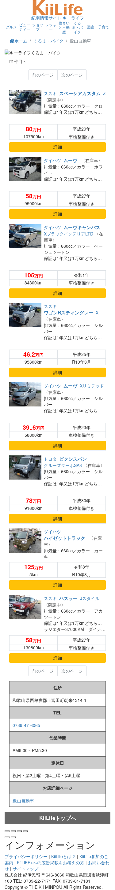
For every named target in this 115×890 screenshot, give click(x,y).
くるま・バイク (48, 41)
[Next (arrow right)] (13, 837)
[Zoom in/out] (25, 831)
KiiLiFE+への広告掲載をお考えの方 (50, 862)
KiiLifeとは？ (63, 856)
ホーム (20, 41)
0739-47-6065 (26, 725)
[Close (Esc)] (7, 831)
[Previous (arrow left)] (7, 837)
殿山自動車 (23, 800)
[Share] (13, 831)
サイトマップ (25, 869)
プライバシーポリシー (26, 856)
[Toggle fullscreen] (19, 831)
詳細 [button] (57, 147)
